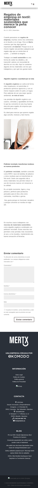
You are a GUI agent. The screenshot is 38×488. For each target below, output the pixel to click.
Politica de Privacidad (19, 381)
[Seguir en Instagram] (22, 463)
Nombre (7, 286)
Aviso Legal (19, 375)
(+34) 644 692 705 (20, 418)
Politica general (19, 379)
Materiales (16, 30)
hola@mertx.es (20, 421)
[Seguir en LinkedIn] (17, 463)
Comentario (8, 265)
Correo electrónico (10, 294)
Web (5, 302)
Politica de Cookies (19, 377)
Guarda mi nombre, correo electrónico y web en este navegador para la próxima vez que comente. (19, 312)
